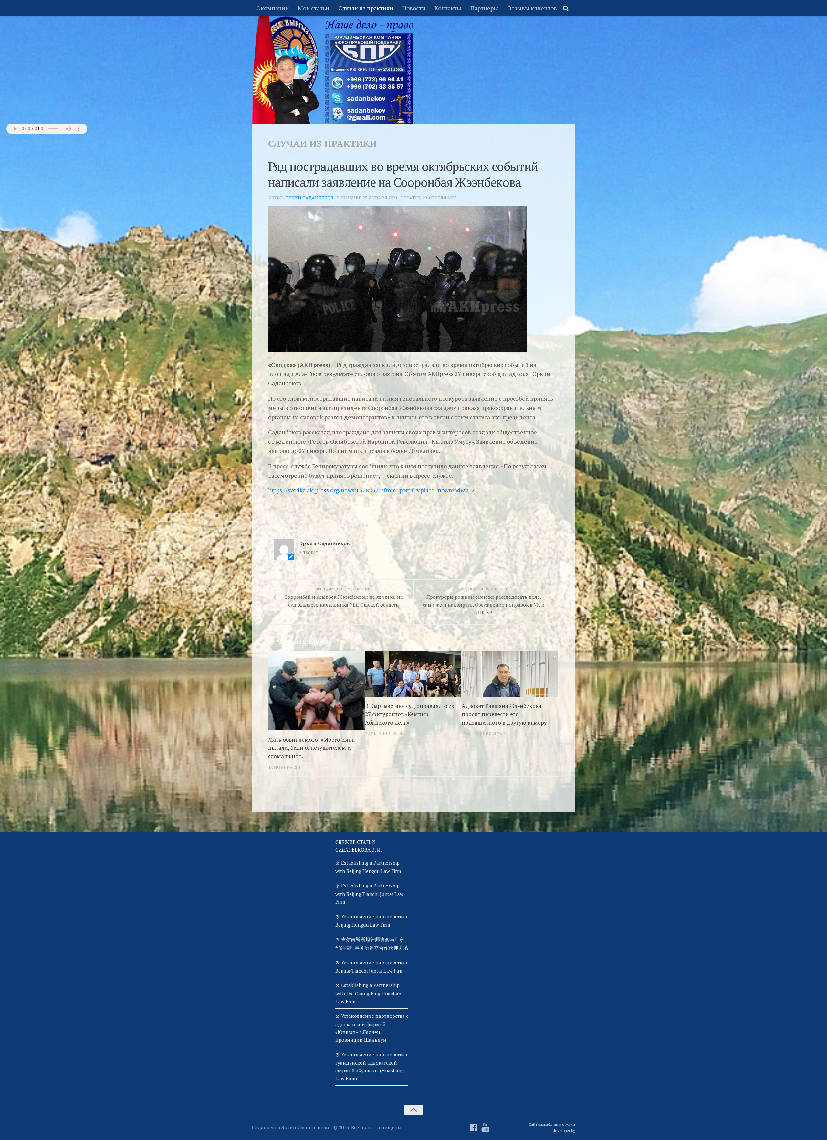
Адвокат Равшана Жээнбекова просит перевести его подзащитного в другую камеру (504, 714)
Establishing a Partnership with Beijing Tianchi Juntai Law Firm (369, 893)
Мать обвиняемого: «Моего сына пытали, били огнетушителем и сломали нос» (311, 748)
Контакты (447, 8)
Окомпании (272, 8)
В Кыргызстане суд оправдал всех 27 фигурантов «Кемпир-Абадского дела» (409, 714)
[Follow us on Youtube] (485, 1127)
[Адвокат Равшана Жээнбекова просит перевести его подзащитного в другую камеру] (510, 674)
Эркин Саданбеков (309, 198)
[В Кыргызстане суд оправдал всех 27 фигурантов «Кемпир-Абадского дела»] (413, 674)
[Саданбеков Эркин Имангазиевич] (473, 1127)
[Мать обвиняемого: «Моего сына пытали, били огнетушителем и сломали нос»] (316, 690)
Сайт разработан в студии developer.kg (552, 1127)
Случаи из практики (365, 8)
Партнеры (484, 8)
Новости (413, 8)
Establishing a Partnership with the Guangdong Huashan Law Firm (368, 993)
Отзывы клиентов (532, 8)
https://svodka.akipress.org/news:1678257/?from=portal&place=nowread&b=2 (371, 490)
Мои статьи (313, 8)
